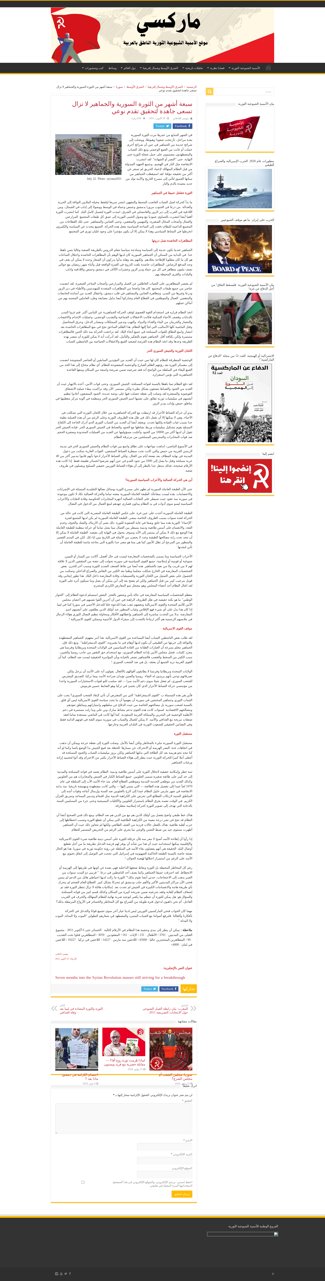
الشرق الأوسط (135, 86)
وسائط (112, 68)
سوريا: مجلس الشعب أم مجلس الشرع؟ (175, 1076)
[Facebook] (70, 1273)
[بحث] (209, 91)
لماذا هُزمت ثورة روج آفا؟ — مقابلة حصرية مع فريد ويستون (124, 1062)
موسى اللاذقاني (181, 118)
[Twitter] (66, 1273)
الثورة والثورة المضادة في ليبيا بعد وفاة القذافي (81, 1009)
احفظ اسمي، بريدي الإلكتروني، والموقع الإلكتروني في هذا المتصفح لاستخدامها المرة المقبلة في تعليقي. (152, 1183)
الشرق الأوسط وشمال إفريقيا (160, 68)
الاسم (187, 1140)
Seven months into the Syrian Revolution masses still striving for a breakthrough (120, 977)
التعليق (187, 1100)
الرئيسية (268, 67)
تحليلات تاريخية (194, 68)
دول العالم (130, 68)
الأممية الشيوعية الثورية (245, 68)
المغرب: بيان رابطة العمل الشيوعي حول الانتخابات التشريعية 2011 (165, 1009)
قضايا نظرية (217, 68)
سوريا (119, 86)
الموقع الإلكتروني (182, 1168)
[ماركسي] (162, 35)
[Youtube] (61, 1273)
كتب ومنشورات (94, 68)
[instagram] (57, 1273)
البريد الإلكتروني (181, 1154)
